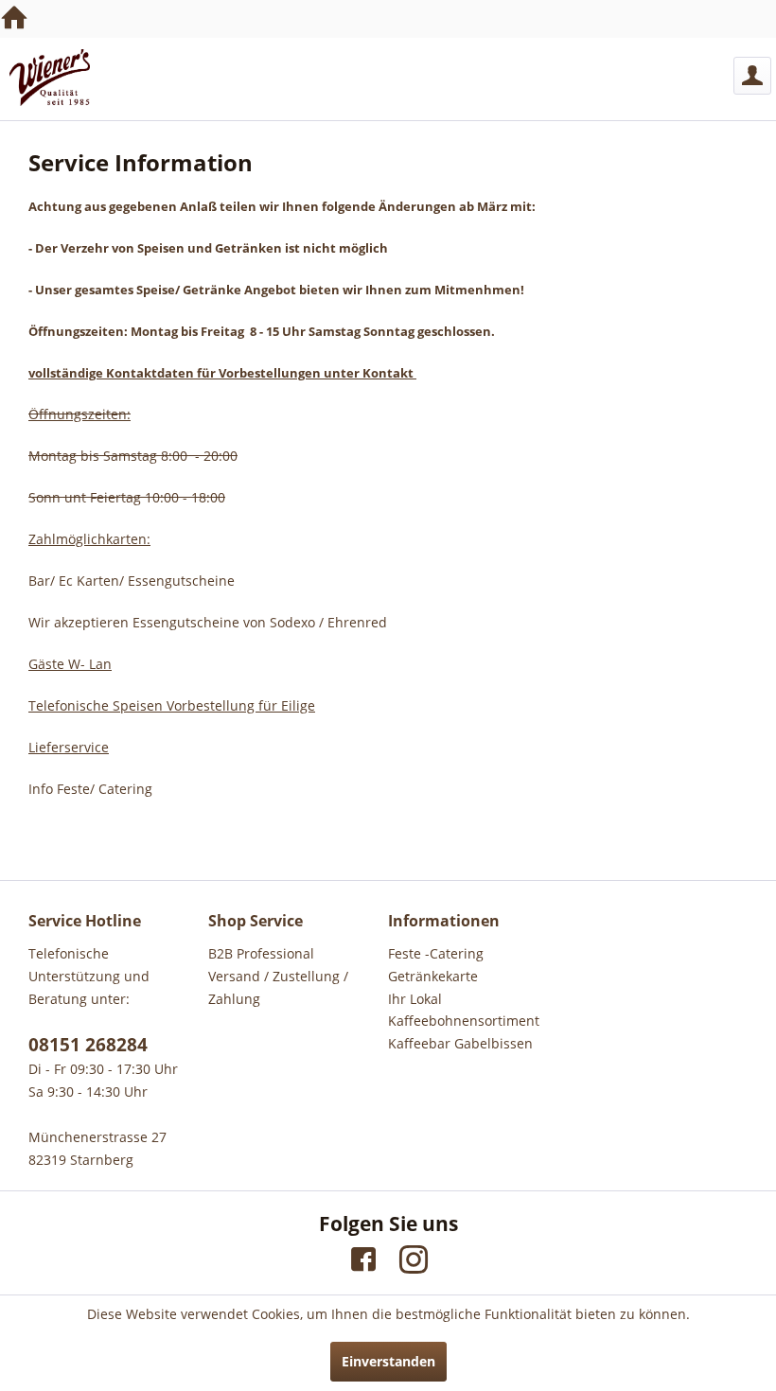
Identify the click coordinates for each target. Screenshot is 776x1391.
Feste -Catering (436, 953)
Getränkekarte (433, 976)
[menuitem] (752, 76)
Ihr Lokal (415, 999)
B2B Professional (261, 953)
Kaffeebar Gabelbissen (460, 1043)
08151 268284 (88, 1044)
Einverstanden (388, 1361)
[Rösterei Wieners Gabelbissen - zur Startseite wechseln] (49, 77)
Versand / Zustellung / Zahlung (278, 987)
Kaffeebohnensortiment (463, 1021)
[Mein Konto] (752, 76)
